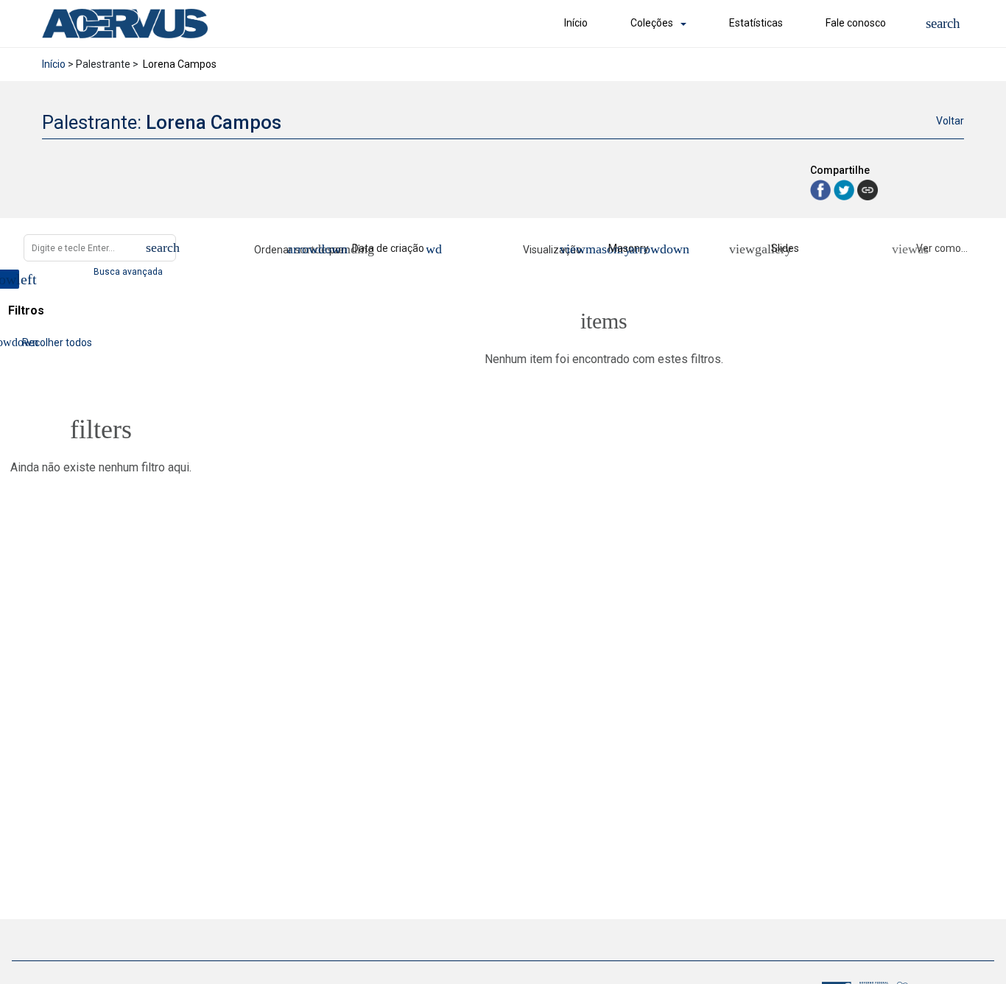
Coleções (651, 23)
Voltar (950, 121)
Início (576, 23)
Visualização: (554, 250)
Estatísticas (756, 23)
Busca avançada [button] (129, 272)
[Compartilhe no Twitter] (845, 189)
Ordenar (273, 250)
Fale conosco (856, 23)
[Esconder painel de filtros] (9, 279)
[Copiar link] (867, 190)
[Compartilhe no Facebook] (822, 189)
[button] (943, 23)
